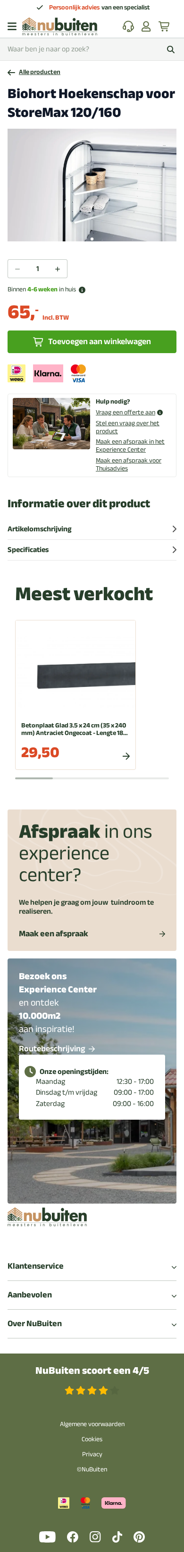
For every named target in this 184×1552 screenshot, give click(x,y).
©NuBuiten (92, 1469)
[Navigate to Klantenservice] (128, 26)
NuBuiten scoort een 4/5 (92, 1371)
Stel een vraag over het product (127, 427)
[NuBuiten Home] (59, 26)
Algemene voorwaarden (92, 1424)
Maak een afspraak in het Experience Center (130, 445)
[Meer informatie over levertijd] (82, 290)
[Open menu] (12, 26)
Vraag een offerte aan (125, 413)
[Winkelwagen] (165, 26)
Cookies (92, 1439)
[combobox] (92, 49)
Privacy (92, 1454)
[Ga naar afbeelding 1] (92, 239)
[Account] (146, 26)
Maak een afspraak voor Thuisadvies (128, 464)
